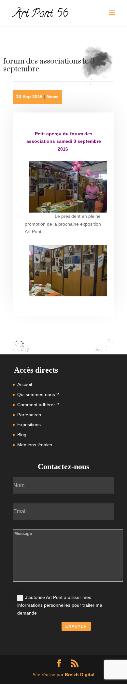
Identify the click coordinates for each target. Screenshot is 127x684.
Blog (21, 434)
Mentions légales (34, 444)
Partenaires (29, 414)
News (53, 96)
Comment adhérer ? (38, 404)
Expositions (29, 424)
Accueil (24, 384)
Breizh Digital (79, 674)
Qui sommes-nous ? (38, 394)
